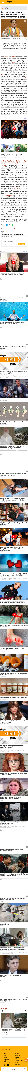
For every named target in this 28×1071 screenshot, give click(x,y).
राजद (2, 74)
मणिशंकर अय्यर (8, 195)
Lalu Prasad (11, 237)
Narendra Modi (17, 234)
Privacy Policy (19, 1060)
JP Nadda (4, 237)
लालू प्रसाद (14, 62)
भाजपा (7, 56)
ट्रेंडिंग (5, 1053)
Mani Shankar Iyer (7, 234)
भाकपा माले (23, 78)
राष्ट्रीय (6, 8)
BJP (23, 234)
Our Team (17, 1064)
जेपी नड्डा (14, 56)
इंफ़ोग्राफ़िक (6, 1059)
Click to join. (17, 228)
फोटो (5, 1055)
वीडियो (5, 1057)
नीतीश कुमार (3, 165)
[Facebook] (25, 25)
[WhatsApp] (25, 31)
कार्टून (5, 1061)
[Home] (2, 8)
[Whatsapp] (12, 225)
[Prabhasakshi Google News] (26, 39)
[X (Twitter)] (25, 28)
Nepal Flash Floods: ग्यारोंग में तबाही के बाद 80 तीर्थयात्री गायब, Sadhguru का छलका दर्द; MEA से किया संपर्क (13, 1031)
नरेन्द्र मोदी (16, 188)
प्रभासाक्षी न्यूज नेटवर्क (5, 38)
